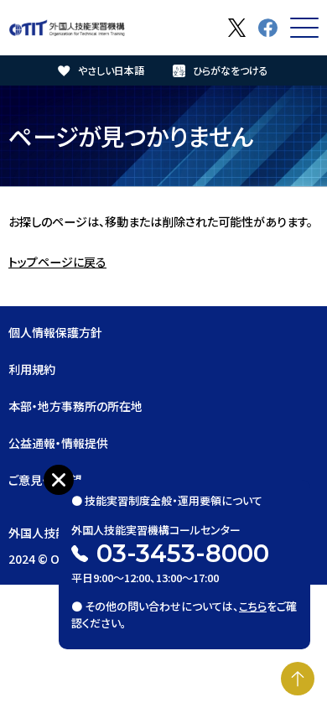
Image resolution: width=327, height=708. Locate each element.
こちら (253, 606)
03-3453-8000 (182, 553)
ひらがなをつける (230, 70)
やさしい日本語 (111, 70)
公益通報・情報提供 (58, 443)
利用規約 (31, 369)
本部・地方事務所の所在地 (75, 406)
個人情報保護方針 (55, 332)
